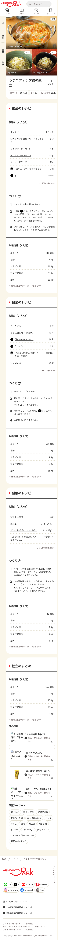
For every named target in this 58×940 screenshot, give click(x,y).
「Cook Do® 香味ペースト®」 (23, 530)
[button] (38, 4)
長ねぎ (13, 523)
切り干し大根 (16, 516)
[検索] (30, 4)
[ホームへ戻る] (11, 4)
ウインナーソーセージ (20, 148)
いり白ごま (15, 362)
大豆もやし (15, 325)
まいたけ (14, 132)
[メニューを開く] (54, 4)
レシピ (15, 859)
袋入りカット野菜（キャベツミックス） (27, 140)
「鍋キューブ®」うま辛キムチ (28, 168)
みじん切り (25, 575)
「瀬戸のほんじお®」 (24, 339)
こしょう (19, 346)
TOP (4, 859)
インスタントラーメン (20, 155)
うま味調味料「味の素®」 (22, 332)
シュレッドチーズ (18, 162)
